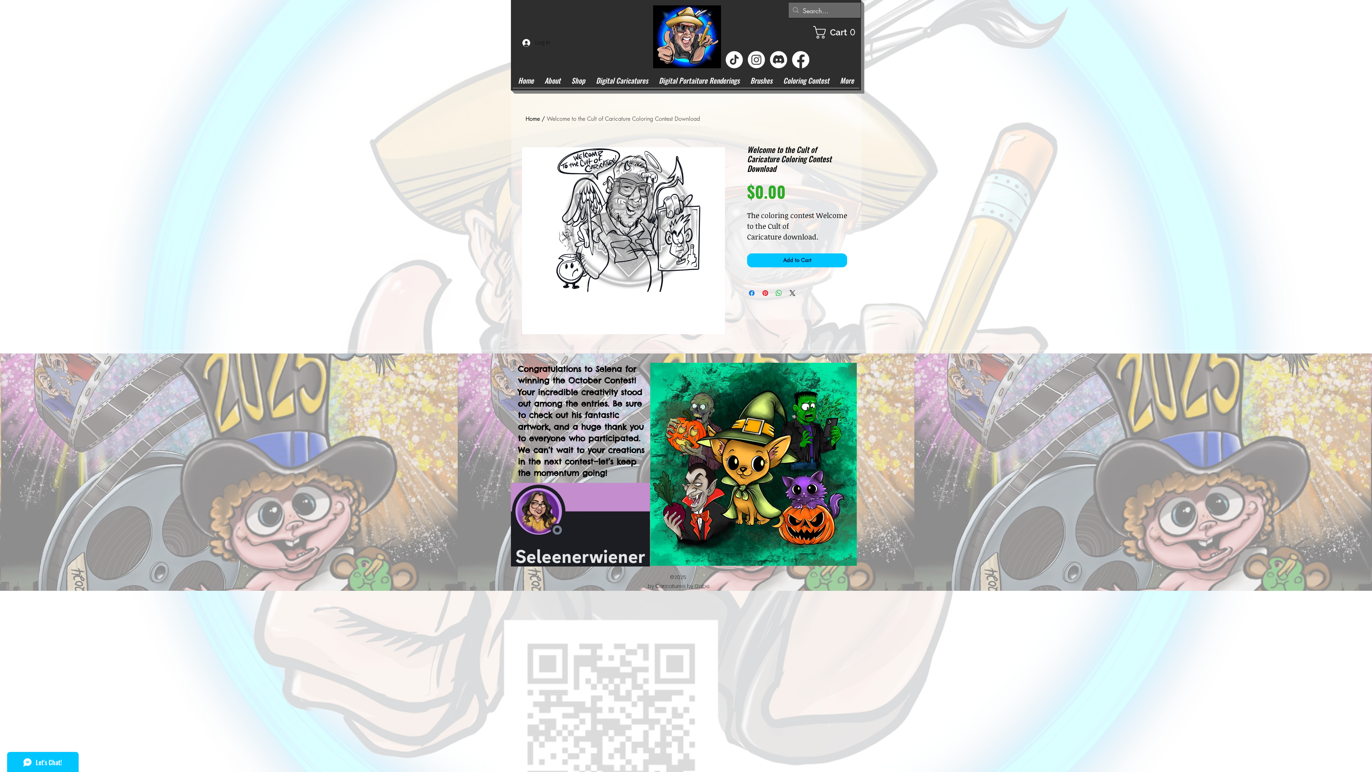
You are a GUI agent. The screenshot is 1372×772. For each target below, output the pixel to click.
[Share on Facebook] (751, 293)
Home (533, 119)
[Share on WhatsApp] (779, 293)
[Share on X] (792, 293)
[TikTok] (734, 59)
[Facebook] (800, 59)
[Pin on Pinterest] (765, 293)
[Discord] (778, 59)
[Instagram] (756, 59)
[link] (837, 32)
